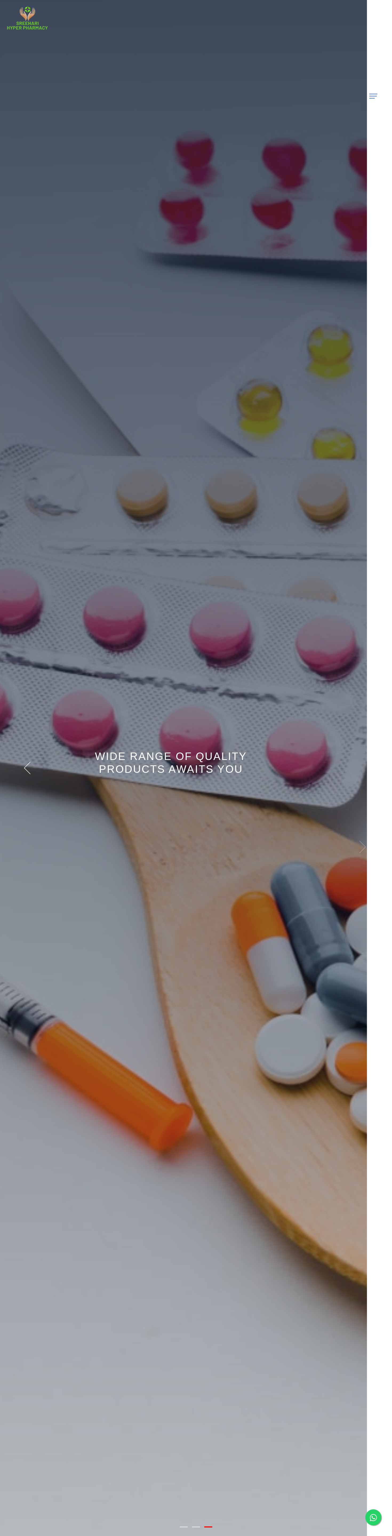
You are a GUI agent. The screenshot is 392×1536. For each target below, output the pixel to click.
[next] (360, 847)
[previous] (29, 768)
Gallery (378, 779)
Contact (379, 804)
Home (379, 731)
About (379, 755)
